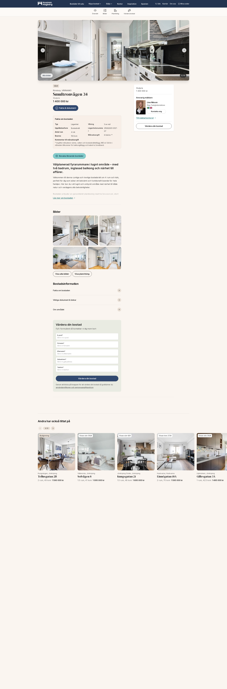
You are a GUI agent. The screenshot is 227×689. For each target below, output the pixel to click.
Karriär (165, 4)
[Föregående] (40, 428)
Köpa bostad (94, 4)
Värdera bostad (129, 14)
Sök (159, 4)
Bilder (105, 14)
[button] (87, 242)
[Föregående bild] (43, 50)
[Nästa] (53, 428)
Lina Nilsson (152, 102)
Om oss (173, 4)
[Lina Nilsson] (141, 107)
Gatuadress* (61, 359)
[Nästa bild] (184, 50)
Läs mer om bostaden (63, 198)
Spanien (144, 4)
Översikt (95, 14)
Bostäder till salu (77, 4)
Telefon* (60, 367)
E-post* (60, 335)
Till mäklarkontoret (145, 118)
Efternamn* (61, 351)
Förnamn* (60, 343)
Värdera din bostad (87, 378)
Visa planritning (82, 274)
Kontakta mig (156, 111)
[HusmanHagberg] (45, 4)
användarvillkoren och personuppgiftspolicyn (75, 387)
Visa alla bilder (62, 274)
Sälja (108, 4)
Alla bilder (47, 75)
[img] (148, 108)
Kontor (120, 4)
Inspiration (131, 4)
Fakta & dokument (67, 108)
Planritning (115, 14)
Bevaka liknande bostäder (71, 156)
